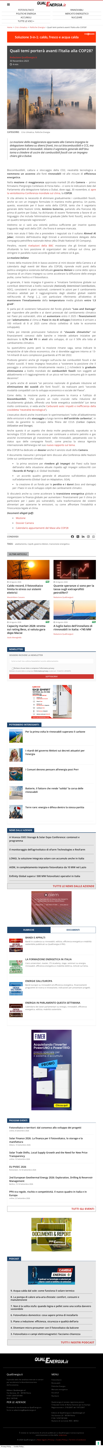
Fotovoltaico (56, 1380)
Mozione (20, 518)
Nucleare (76, 17)
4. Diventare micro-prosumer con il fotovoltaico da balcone (45, 1327)
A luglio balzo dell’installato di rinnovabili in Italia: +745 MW (73, 627)
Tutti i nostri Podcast (77, 1342)
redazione (63, 1435)
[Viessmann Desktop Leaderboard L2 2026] (51, 37)
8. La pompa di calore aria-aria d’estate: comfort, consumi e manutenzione (45, 1298)
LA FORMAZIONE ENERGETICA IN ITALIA (48, 959)
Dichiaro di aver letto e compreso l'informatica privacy (34, 668)
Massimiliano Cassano (16, 597)
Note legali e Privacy (45, 1440)
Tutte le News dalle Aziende (73, 886)
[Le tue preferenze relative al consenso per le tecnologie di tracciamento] (98, 1443)
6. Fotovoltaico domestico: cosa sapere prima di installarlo (44, 1315)
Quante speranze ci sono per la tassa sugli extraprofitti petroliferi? (74, 589)
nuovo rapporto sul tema (61, 445)
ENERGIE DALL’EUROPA (38, 981)
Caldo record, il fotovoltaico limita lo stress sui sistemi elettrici (25, 589)
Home (9, 27)
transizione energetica (59, 544)
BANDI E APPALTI (35, 937)
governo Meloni (41, 544)
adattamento (21, 544)
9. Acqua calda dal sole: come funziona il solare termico (42, 1290)
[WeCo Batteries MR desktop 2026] (51, 701)
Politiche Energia (37, 27)
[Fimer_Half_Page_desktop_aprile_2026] (51, 1070)
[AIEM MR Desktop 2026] (51, 907)
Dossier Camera (25, 523)
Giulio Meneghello (14, 637)
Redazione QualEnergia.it (23, 57)
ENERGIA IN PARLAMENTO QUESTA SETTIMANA (52, 1003)
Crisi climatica (21, 27)
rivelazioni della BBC (41, 245)
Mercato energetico (60, 1389)
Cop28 (30, 544)
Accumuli (55, 1393)
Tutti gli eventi (82, 1209)
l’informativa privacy (41, 671)
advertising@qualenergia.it (25, 1410)
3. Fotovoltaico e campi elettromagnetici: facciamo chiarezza (45, 1334)
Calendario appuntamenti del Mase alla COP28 (42, 528)
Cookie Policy (61, 1440)
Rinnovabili (56, 1383)
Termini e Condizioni (77, 1440)
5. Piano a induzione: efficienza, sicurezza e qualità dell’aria (44, 1321)
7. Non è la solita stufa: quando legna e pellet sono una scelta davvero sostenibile (51, 1307)
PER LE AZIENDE (16, 1402)
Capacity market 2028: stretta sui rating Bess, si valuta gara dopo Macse (26, 629)
